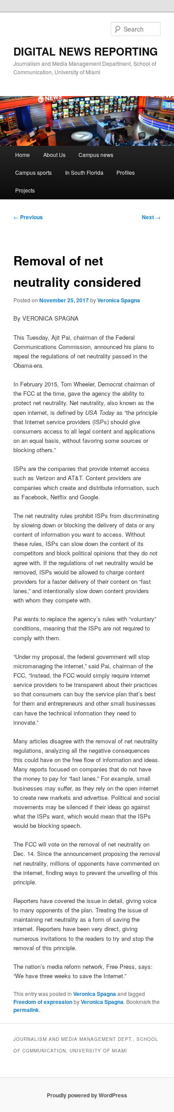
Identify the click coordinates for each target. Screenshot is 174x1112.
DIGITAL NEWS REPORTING (85, 51)
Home (22, 154)
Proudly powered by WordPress (87, 1095)
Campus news (96, 154)
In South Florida (84, 172)
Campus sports (33, 172)
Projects (25, 190)
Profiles (125, 172)
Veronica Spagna (118, 300)
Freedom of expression (42, 1002)
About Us (54, 154)
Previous (28, 217)
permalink (26, 1010)
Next (151, 217)
